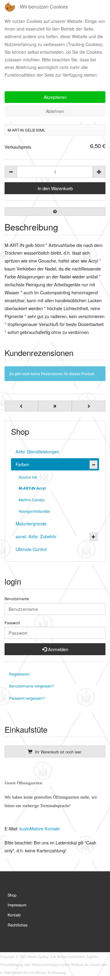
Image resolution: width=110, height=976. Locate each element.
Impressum (17, 905)
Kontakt (14, 915)
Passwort (12, 622)
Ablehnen (55, 111)
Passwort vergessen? (27, 698)
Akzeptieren (55, 97)
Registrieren (19, 674)
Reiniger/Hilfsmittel (34, 511)
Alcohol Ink (28, 477)
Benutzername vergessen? (31, 685)
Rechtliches (18, 925)
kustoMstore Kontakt (39, 828)
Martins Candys (32, 499)
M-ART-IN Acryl (32, 488)
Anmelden (57, 649)
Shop (12, 895)
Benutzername (17, 598)
